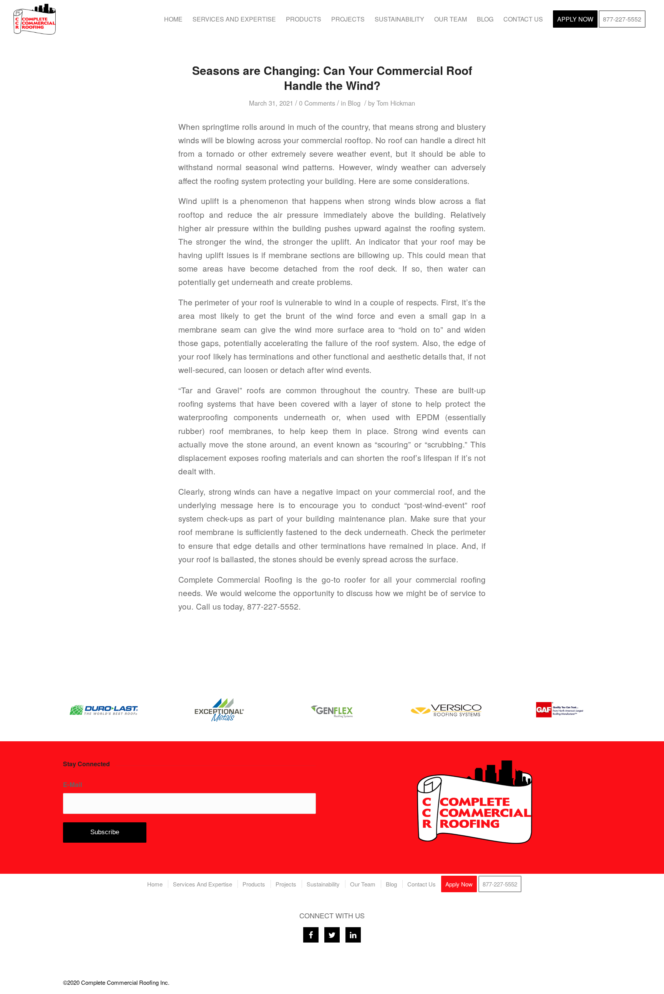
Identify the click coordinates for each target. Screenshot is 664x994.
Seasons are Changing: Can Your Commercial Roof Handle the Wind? (332, 77)
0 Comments (317, 103)
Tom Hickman (396, 103)
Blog (354, 103)
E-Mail (74, 784)
